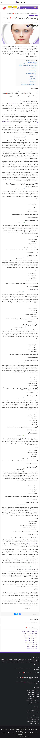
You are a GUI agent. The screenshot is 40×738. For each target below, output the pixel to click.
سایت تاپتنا (37, 659)
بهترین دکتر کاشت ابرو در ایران (31, 640)
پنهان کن (28, 60)
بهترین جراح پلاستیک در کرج (33, 698)
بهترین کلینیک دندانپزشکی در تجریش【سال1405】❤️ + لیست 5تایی (26, 93)
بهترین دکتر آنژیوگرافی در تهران (33, 721)
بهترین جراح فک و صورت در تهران (32, 690)
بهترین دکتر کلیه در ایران (34, 723)
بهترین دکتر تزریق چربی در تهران (32, 711)
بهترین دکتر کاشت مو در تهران (33, 715)
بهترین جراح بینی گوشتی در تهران (30, 634)
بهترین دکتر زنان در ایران (34, 719)
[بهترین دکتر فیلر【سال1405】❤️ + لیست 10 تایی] (36, 674)
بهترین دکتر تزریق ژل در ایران (31, 642)
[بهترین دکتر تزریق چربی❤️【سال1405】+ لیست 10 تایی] (36, 683)
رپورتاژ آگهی (24, 736)
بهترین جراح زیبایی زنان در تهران (33, 694)
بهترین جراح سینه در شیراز (34, 703)
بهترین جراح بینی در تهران (32, 646)
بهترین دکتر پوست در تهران (34, 713)
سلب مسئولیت (30, 736)
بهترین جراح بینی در (33, 543)
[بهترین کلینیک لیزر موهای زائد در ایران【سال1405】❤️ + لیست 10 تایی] (16, 94)
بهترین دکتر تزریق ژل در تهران (33, 709)
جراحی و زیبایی (32, 15)
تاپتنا (36, 13)
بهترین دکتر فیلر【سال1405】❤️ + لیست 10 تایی (25, 672)
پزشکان (33, 13)
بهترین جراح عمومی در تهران (33, 692)
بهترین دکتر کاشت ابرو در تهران (31, 638)
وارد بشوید (27, 622)
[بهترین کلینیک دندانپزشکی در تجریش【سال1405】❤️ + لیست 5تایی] (35, 94)
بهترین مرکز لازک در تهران (32, 648)
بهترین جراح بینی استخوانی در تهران (30, 633)
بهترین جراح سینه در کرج (34, 696)
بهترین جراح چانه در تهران (34, 701)
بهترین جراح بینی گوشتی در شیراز (32, 700)
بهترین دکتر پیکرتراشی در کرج (33, 717)
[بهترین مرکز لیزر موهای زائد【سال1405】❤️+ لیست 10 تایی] (36, 669)
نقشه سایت (9, 736)
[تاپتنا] (20, 2)
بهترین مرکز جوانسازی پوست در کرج (29, 631)
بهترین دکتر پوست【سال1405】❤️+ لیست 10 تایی (25, 677)
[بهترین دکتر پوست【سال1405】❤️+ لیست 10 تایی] (36, 678)
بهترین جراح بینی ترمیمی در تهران (30, 636)
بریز (28, 543)
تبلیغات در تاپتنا (15, 736)
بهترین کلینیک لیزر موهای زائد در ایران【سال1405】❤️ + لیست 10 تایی (7, 93)
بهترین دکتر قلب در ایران (32, 644)
